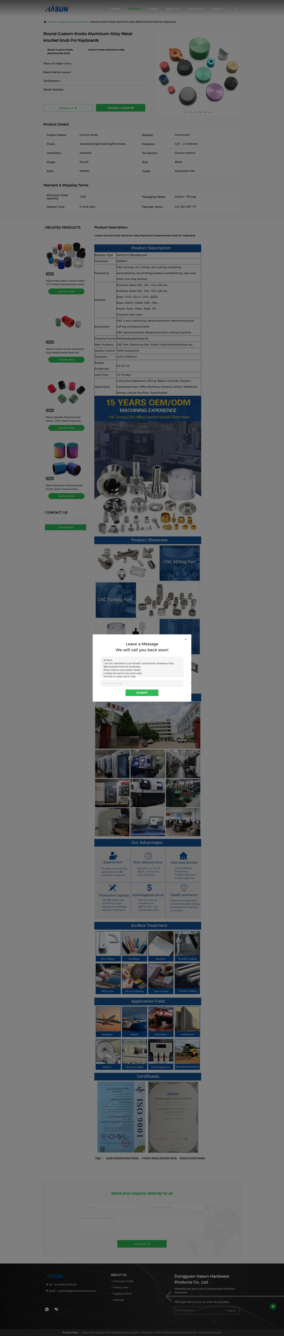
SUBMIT (142, 693)
